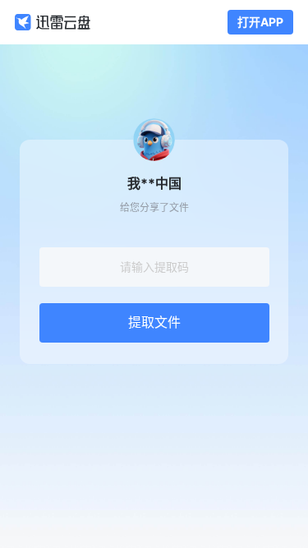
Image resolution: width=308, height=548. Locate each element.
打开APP (260, 22)
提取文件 (154, 322)
